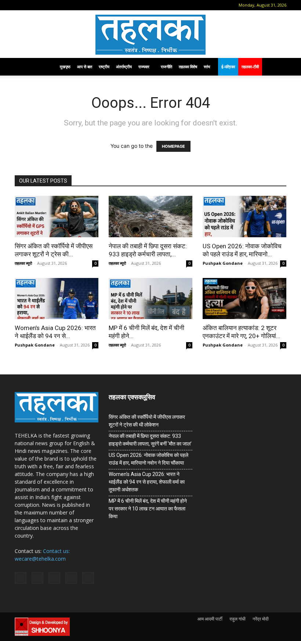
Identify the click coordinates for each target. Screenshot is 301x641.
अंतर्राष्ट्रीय (124, 66)
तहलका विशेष (188, 66)
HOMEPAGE (173, 146)
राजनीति (166, 66)
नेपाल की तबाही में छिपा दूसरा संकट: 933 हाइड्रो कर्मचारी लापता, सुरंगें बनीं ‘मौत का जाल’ (150, 440)
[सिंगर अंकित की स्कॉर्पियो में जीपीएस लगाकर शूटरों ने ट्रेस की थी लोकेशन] (56, 216)
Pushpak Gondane (223, 263)
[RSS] (55, 5)
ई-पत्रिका (228, 66)
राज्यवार (143, 66)
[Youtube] (79, 5)
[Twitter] (67, 5)
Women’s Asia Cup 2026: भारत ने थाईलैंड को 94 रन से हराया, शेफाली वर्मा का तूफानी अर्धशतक (147, 481)
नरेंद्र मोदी (261, 619)
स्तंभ (207, 66)
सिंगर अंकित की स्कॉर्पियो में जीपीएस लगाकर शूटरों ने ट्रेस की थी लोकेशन (147, 421)
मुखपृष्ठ (65, 66)
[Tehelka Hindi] (150, 35)
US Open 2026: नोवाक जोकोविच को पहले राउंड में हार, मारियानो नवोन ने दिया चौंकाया (148, 459)
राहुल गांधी (237, 619)
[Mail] (43, 5)
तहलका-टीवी (250, 66)
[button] (20, 5)
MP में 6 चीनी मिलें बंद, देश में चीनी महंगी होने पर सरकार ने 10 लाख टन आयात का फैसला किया (148, 508)
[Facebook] (31, 5)
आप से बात (84, 66)
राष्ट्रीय (104, 66)
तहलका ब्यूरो (23, 263)
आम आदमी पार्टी (209, 619)
